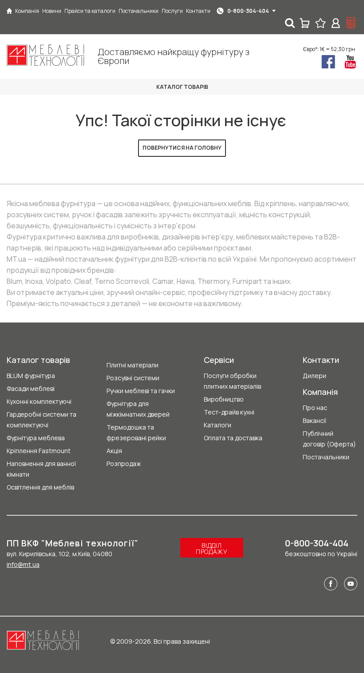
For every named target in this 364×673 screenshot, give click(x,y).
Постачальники (326, 457)
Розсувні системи (133, 378)
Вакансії (314, 420)
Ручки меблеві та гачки (141, 390)
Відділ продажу (212, 548)
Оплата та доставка (233, 438)
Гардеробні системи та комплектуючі (41, 419)
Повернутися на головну (182, 147)
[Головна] (9, 11)
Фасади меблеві (31, 388)
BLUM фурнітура (31, 375)
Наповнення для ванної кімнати (41, 468)
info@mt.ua (23, 564)
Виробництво (224, 399)
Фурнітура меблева (36, 438)
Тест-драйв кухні (229, 412)
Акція (114, 450)
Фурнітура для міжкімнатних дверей (138, 408)
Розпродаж (124, 463)
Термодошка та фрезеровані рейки (136, 432)
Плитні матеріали (132, 365)
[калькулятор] (351, 23)
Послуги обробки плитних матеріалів (232, 380)
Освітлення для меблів (40, 487)
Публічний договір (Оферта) (329, 438)
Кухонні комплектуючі (39, 401)
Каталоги (217, 425)
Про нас (315, 407)
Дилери (314, 375)
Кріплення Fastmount (39, 450)
